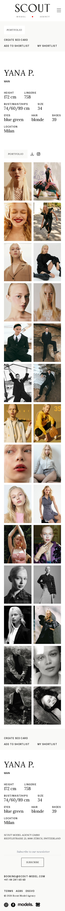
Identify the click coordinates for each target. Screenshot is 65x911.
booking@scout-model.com (24, 876)
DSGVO (30, 891)
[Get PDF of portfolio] (32, 154)
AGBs (19, 891)
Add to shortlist (17, 46)
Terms (8, 891)
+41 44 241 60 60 (15, 879)
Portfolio (14, 29)
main (7, 81)
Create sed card (16, 40)
